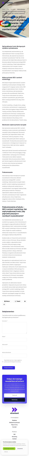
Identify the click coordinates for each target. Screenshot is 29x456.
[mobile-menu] (26, 3)
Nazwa (4, 336)
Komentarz (4, 321)
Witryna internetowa (6, 352)
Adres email (5, 344)
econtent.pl (4, 32)
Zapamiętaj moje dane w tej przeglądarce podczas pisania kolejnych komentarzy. (13, 361)
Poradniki (18, 32)
